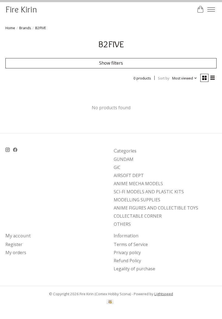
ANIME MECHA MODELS (138, 184)
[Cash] (110, 302)
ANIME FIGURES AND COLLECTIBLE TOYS (156, 208)
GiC (117, 167)
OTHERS (122, 224)
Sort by (163, 78)
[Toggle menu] (211, 9)
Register (13, 244)
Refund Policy (127, 261)
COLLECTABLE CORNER (138, 216)
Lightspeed (163, 293)
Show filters (111, 63)
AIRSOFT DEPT (129, 175)
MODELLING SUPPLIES (137, 200)
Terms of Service (131, 244)
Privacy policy (127, 252)
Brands (25, 27)
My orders (15, 252)
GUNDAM (123, 159)
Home (10, 27)
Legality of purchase (134, 269)
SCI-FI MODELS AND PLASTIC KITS (149, 192)
